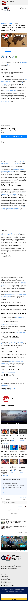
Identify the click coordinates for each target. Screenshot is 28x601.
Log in (21, 497)
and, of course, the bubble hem (7, 310)
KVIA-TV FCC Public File (7, 566)
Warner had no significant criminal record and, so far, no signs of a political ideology (13, 284)
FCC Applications (17, 566)
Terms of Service (4, 565)
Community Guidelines (20, 565)
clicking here (5, 488)
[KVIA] (8, 8)
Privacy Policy (12, 565)
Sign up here (16, 73)
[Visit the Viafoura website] (24, 532)
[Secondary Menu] (3, 8)
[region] (14, 515)
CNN (3, 52)
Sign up (24, 497)
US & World (12, 388)
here (3, 492)
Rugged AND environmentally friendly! (9, 324)
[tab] (5, 507)
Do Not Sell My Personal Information (9, 568)
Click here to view (5, 385)
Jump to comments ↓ (5, 393)
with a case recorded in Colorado (10, 90)
